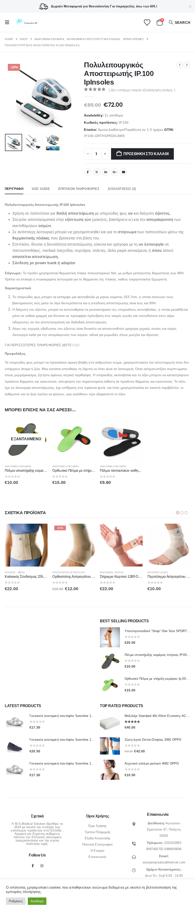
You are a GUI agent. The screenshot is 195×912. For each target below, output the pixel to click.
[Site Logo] (25, 22)
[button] (8, 22)
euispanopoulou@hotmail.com (164, 862)
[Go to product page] (73, 439)
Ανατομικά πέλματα (18, 466)
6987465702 (154, 849)
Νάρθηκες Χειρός (112, 572)
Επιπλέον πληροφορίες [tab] (78, 189)
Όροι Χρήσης (97, 826)
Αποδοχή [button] (37, 901)
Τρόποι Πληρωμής (97, 832)
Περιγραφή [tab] (14, 189)
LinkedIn (105, 172)
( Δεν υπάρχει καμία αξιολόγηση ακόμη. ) (142, 90)
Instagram (41, 865)
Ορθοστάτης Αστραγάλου (68, 572)
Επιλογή (39, 425)
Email (123, 172)
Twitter (97, 172)
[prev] (179, 65)
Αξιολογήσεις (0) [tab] (122, 189)
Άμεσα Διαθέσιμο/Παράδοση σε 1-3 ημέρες (130, 130)
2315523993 (172, 843)
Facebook (88, 172)
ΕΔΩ (76, 345)
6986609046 (172, 849)
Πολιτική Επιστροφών (97, 844)
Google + (114, 172)
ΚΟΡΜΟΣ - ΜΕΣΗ (15, 572)
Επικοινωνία (97, 857)
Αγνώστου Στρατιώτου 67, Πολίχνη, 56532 (164, 829)
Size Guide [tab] (41, 189)
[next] (187, 65)
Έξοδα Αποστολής (97, 838)
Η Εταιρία (97, 850)
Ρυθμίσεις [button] (16, 901)
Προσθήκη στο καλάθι (145, 154)
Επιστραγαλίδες (157, 572)
